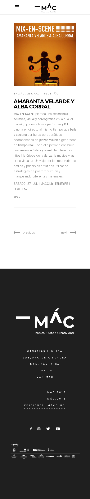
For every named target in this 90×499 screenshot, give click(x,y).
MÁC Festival (28, 93)
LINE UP (45, 370)
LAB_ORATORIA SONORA (45, 357)
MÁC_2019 (56, 392)
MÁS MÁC (45, 377)
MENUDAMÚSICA (45, 364)
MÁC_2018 (56, 398)
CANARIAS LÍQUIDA (45, 351)
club (48, 93)
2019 (17, 197)
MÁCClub (56, 405)
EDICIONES (34, 405)
